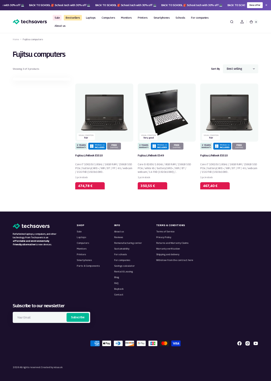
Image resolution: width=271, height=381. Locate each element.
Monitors (82, 248)
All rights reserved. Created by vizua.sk (41, 367)
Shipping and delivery (167, 254)
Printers (81, 254)
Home (16, 39)
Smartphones (84, 260)
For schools (120, 254)
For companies (122, 260)
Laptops (81, 237)
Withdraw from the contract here (174, 260)
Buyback (119, 289)
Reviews (118, 237)
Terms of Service (165, 231)
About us (119, 231)
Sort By (215, 68)
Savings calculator (124, 265)
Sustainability (121, 248)
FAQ (116, 283)
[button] (232, 22)
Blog (116, 277)
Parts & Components (88, 265)
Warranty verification (168, 248)
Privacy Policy (163, 237)
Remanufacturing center (128, 243)
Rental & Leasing (123, 271)
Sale (79, 231)
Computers (83, 243)
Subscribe (78, 317)
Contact (118, 294)
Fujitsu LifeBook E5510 (89, 155)
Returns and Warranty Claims (172, 243)
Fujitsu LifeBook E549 (151, 155)
